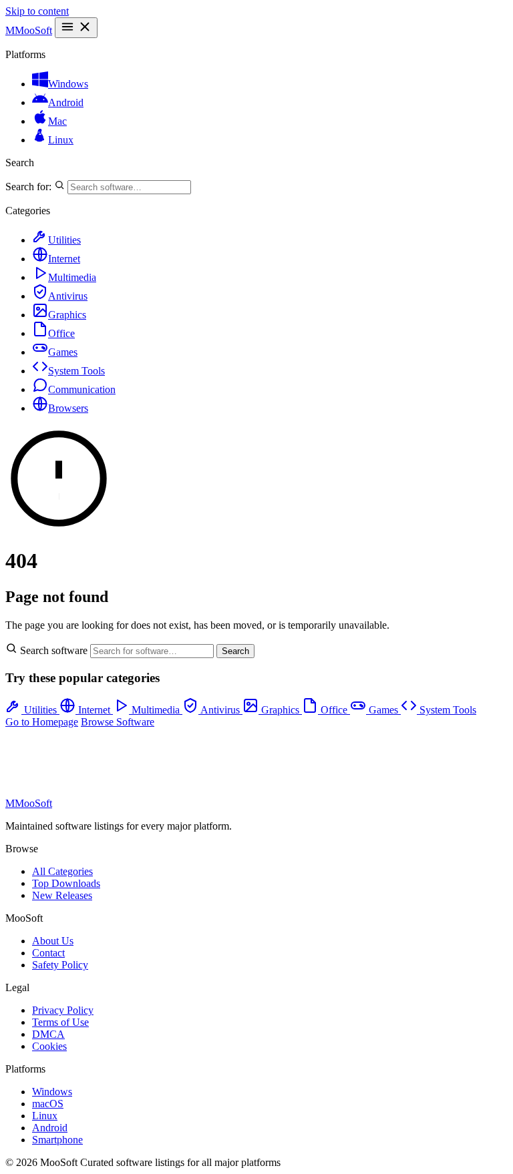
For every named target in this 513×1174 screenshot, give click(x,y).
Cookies (49, 1046)
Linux (60, 139)
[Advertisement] (112, 761)
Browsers (68, 408)
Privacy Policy (63, 1010)
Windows (68, 83)
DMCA (48, 1034)
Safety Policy (60, 964)
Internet (64, 258)
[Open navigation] (76, 27)
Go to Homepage (41, 721)
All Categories (62, 871)
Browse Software (117, 721)
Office (61, 333)
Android (65, 102)
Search (235, 651)
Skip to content (37, 11)
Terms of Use (60, 1022)
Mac (57, 121)
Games (62, 352)
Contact (48, 952)
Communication (82, 389)
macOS (47, 1103)
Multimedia (72, 277)
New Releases (62, 895)
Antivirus (68, 296)
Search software (54, 650)
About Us (52, 940)
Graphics (67, 314)
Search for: (29, 186)
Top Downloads (66, 883)
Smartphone (57, 1139)
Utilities (64, 240)
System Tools (76, 370)
